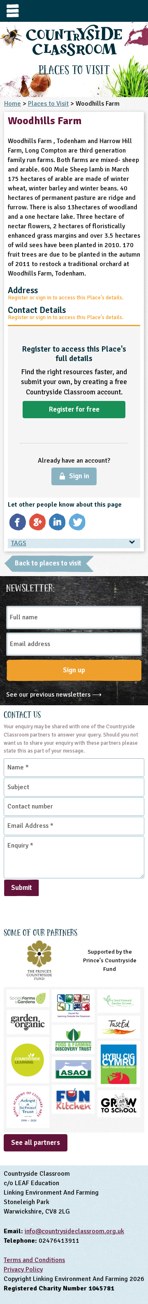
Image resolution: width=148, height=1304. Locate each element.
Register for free (74, 409)
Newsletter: (30, 587)
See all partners (35, 1142)
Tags (18, 543)
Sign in (79, 476)
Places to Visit (48, 104)
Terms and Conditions (34, 1260)
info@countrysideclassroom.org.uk (74, 1231)
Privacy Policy (23, 1269)
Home (12, 104)
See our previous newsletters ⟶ (54, 694)
